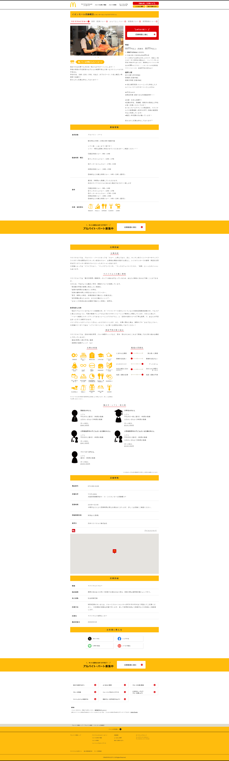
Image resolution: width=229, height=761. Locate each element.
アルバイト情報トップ (75, 735)
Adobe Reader (134, 712)
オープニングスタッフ (141, 735)
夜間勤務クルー (149, 21)
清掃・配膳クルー (98, 21)
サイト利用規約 (98, 751)
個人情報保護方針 (88, 751)
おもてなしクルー (117, 21)
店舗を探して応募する (146, 3)
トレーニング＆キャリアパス (123, 5)
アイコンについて (151, 530)
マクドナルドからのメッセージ (86, 5)
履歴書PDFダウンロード (101, 710)
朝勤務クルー (133, 21)
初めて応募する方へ (152, 6)
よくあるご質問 (139, 6)
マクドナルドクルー (79, 21)
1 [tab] (95, 57)
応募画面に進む (142, 34)
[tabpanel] (96, 41)
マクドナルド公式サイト (76, 751)
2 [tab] (98, 57)
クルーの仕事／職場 (100, 4)
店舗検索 (116, 735)
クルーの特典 (112, 4)
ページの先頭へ (114, 729)
